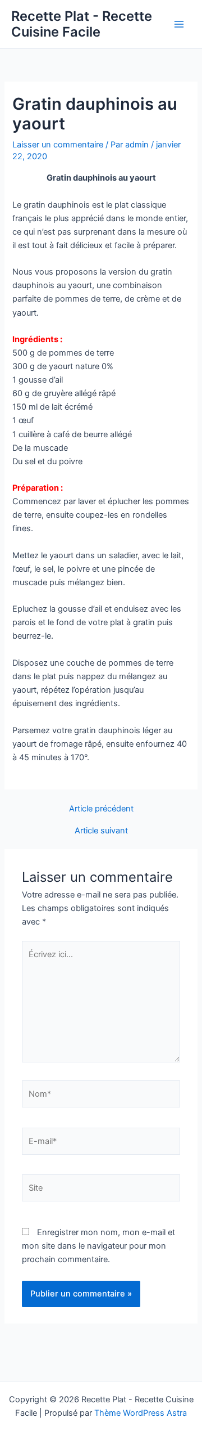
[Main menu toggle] (179, 24)
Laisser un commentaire (57, 145)
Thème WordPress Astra (140, 1413)
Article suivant (101, 831)
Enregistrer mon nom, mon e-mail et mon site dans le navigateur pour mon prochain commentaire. (98, 1245)
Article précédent (101, 809)
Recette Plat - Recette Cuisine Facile (81, 24)
